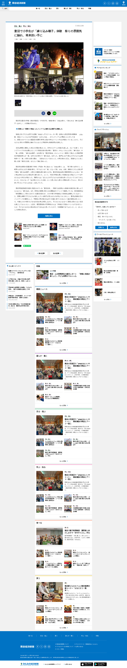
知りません (101, 223)
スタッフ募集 (60, 649)
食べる (38, 8)
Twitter (108, 3)
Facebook (104, 3)
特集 (89, 8)
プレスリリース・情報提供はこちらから (87, 644)
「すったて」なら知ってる (107, 220)
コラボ (25, 39)
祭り (35, 39)
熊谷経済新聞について (63, 644)
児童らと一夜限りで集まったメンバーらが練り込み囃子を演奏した (40, 129)
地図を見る (49, 216)
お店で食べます (103, 213)
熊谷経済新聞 (16, 3)
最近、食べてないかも (105, 216)
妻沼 (31, 39)
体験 (21, 39)
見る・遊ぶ (48, 8)
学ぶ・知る (80, 8)
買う (57, 8)
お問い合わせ (79, 646)
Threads (117, 3)
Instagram (113, 3)
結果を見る (113, 227)
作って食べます (103, 210)
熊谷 (17, 39)
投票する (101, 227)
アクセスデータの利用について (65, 646)
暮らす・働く (68, 8)
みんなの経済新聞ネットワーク (29, 664)
